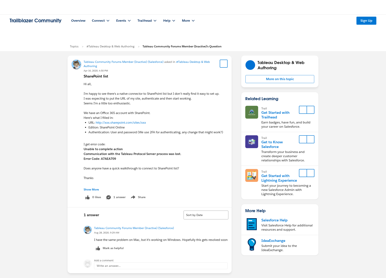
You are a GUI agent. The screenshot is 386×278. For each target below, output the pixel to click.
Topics (74, 46)
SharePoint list (96, 76)
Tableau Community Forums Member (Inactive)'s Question (182, 46)
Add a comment (104, 260)
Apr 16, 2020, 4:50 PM (96, 70)
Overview (78, 20)
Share (137, 198)
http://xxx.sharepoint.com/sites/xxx (121, 122)
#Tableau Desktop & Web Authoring (110, 46)
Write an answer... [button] (109, 266)
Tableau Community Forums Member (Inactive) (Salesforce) (123, 62)
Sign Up (366, 20)
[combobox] (206, 215)
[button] (279, 79)
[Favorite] (223, 63)
